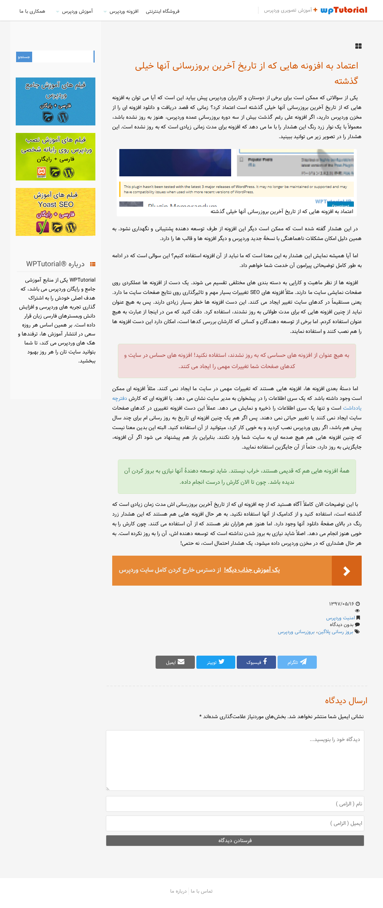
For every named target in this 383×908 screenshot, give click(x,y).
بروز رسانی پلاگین (335, 632)
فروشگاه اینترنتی (163, 11)
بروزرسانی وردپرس (296, 632)
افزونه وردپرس (124, 11)
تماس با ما (202, 891)
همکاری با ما (32, 11)
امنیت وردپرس (340, 618)
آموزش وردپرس (77, 11)
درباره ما (178, 891)
